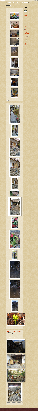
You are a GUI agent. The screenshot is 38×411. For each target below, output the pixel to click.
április (25, 39)
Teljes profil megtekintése (26, 15)
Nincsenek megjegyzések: (18, 99)
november (26, 31)
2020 (25, 28)
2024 (25, 25)
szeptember (26, 36)
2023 (25, 26)
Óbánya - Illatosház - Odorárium (17, 2)
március (26, 40)
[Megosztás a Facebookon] (8, 100)
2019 (25, 29)
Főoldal (14, 405)
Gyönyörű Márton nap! (11, 103)
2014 (25, 44)
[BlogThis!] (7, 100)
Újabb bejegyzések (8, 405)
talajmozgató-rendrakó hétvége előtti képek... (14, 331)
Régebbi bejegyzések (20, 405)
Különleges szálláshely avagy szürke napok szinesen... (28, 32)
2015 (25, 43)
